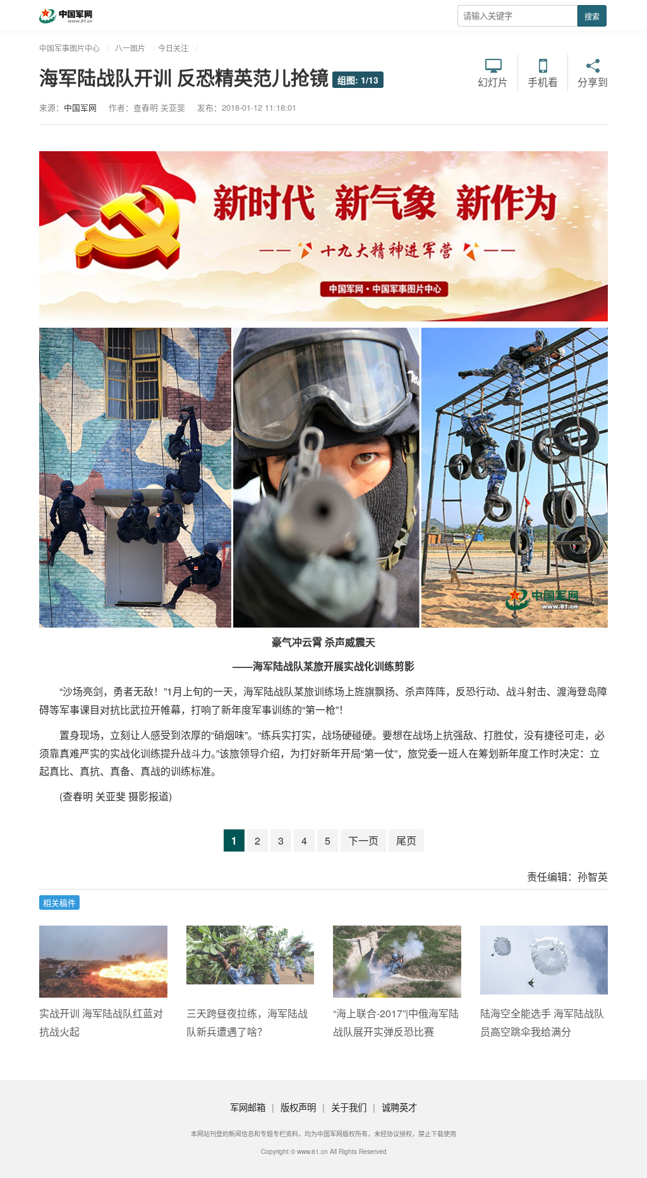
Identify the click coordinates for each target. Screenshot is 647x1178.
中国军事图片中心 (69, 47)
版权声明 (298, 1106)
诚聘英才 (399, 1106)
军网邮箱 (247, 1106)
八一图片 (130, 47)
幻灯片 (493, 81)
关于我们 (348, 1106)
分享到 (592, 81)
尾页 (406, 840)
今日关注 (173, 47)
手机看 (543, 81)
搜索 (592, 16)
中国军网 (80, 107)
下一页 (363, 840)
